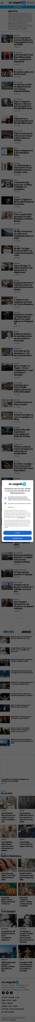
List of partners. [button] (21, 517)
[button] (17, 507)
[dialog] (17, 511)
